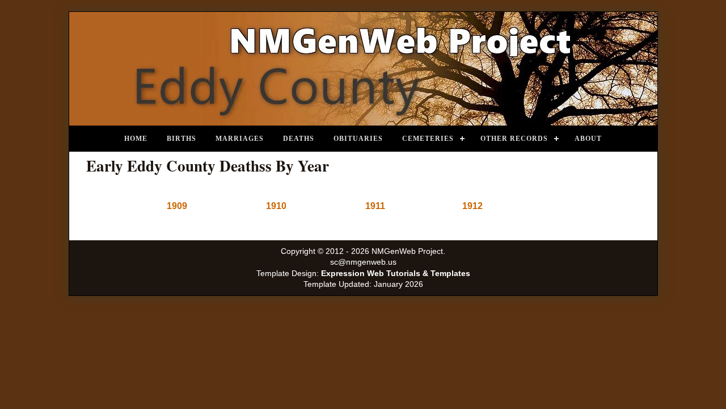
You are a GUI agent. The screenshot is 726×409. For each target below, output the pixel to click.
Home (135, 139)
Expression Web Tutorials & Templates (395, 273)
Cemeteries (428, 139)
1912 (472, 206)
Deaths (298, 139)
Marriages (240, 139)
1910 (276, 206)
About (588, 139)
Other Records (514, 139)
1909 (177, 206)
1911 (375, 206)
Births (181, 139)
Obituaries (358, 139)
